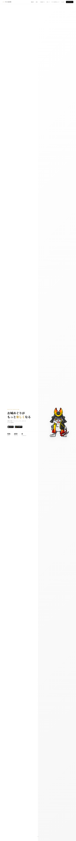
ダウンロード (70, 1)
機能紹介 (32, 2)
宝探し (37, 2)
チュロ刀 (62, 2)
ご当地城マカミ (42, 2)
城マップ (48, 2)
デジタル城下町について (55, 2)
